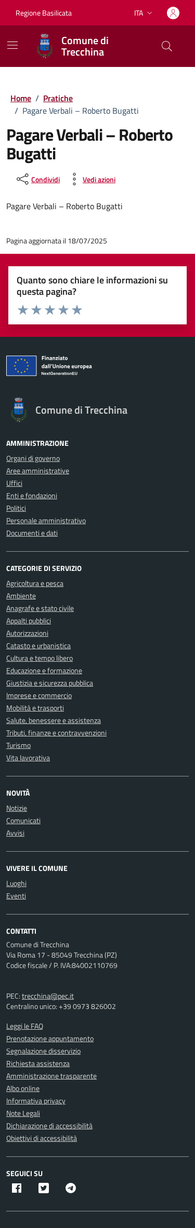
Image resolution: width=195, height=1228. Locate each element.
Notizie (16, 807)
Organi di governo (33, 458)
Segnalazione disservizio (43, 1050)
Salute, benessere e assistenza (53, 720)
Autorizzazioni (27, 632)
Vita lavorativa (28, 757)
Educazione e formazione (44, 670)
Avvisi (15, 832)
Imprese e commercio (39, 695)
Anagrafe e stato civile (40, 608)
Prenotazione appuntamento (50, 1038)
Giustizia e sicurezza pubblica (49, 682)
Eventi (16, 895)
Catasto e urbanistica (38, 645)
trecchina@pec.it (48, 995)
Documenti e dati (32, 532)
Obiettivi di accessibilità (41, 1138)
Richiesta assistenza (38, 1063)
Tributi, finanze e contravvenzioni (56, 732)
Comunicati (23, 820)
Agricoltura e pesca (34, 583)
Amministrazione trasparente (51, 1075)
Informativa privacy (36, 1100)
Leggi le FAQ (24, 1025)
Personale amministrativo (46, 520)
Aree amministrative (37, 470)
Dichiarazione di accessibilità (49, 1125)
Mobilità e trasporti (35, 707)
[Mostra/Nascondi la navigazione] (12, 45)
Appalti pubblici (28, 620)
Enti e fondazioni (31, 495)
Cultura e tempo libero (39, 657)
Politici (16, 507)
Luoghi (16, 883)
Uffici (14, 482)
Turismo (18, 745)
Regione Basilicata (44, 12)
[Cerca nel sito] (166, 46)
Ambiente (21, 595)
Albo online (23, 1088)
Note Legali (23, 1113)
